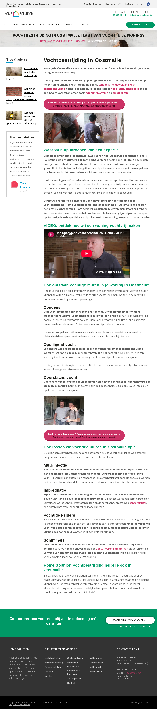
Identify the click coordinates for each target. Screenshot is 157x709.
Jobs (139, 4)
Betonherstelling (53, 667)
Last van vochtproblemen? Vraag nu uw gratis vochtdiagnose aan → (84, 104)
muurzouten (120, 93)
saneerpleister (138, 503)
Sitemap (62, 702)
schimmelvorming (97, 93)
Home (5, 25)
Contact (86, 25)
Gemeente (80, 40)
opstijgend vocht (54, 88)
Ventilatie (70, 25)
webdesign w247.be (139, 702)
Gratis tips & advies (92, 4)
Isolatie (48, 676)
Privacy (54, 702)
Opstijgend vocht (75, 658)
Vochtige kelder (49, 25)
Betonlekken (96, 671)
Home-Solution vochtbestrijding (56, 40)
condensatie (106, 84)
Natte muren (96, 658)
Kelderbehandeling (54, 662)
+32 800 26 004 (119, 15)
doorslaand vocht (125, 84)
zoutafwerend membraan (112, 548)
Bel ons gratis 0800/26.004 (134, 626)
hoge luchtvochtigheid (125, 88)
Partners (129, 4)
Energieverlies (96, 662)
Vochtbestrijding (24, 25)
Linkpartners (14, 705)
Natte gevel (95, 667)
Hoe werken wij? (113, 4)
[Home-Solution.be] (19, 14)
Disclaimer (44, 702)
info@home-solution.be (141, 15)
